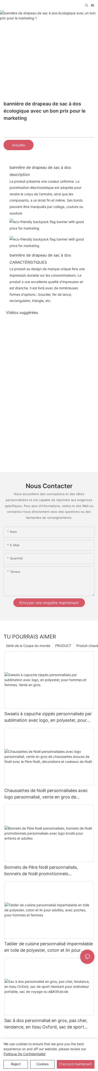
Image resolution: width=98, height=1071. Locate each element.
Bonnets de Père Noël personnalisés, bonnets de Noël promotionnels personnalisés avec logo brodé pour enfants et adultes (48, 871)
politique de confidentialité (24, 1054)
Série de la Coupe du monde (28, 646)
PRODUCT (63, 646)
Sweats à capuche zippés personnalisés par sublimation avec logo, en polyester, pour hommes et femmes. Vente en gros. (48, 717)
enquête (18, 145)
